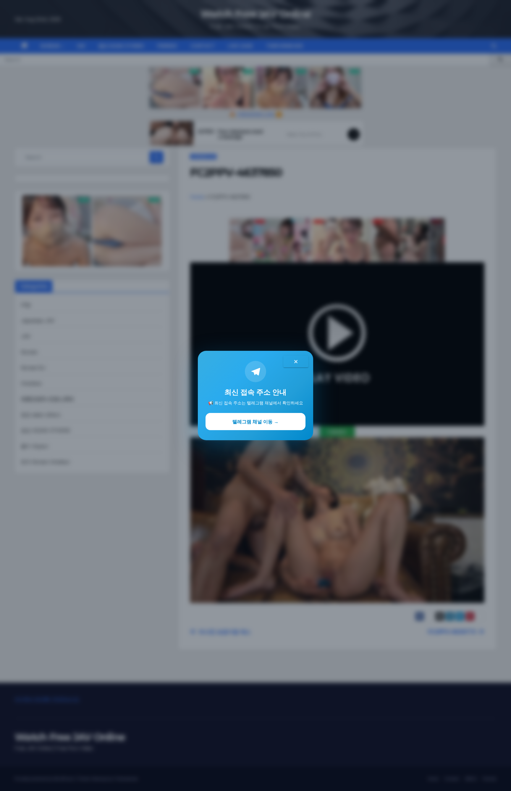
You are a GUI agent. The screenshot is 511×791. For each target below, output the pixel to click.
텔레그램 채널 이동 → (255, 421)
